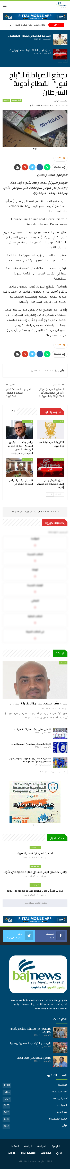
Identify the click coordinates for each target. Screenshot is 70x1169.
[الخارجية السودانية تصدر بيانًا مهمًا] (30, 39)
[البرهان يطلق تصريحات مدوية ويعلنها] (60, 1047)
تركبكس (33, 512)
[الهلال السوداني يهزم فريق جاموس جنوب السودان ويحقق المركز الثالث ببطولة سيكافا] (60, 762)
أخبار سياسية (16, 100)
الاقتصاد (14, 1146)
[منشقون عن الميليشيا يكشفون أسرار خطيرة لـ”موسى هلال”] (60, 1032)
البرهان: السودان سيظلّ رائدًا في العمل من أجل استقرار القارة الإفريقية (51, 393)
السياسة (62, 1105)
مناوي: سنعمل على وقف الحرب (34, 1057)
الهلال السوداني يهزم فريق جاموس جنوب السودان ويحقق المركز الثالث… (30, 760)
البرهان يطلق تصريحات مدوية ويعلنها (30, 1043)
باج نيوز (40, 1162)
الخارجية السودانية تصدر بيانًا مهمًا (35, 853)
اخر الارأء (63, 662)
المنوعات (46, 1152)
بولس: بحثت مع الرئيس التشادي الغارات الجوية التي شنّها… (35, 871)
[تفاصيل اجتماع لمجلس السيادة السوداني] (19, 467)
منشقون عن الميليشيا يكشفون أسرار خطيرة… (30, 1030)
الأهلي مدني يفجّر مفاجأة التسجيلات (32, 729)
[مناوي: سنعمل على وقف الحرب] (60, 1061)
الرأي (64, 1126)
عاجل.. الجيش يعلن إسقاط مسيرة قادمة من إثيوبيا (35, 890)
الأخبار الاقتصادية (57, 1119)
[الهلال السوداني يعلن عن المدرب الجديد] (60, 747)
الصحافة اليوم (28, 1152)
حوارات (11, 1152)
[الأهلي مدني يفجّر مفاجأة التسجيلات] (60, 733)
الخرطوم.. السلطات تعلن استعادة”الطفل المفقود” (18, 393)
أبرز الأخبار (62, 1112)
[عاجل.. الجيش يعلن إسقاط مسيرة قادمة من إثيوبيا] (50, 467)
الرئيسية (6, 100)
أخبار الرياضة (60, 1099)
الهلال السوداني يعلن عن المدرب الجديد (31, 744)
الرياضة (28, 1146)
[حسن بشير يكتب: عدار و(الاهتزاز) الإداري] (35, 680)
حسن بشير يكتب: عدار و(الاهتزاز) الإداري (39, 703)
